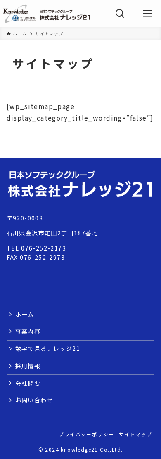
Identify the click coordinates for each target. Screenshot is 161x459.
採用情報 (28, 366)
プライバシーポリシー (86, 434)
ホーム (24, 314)
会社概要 (28, 383)
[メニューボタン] (147, 13)
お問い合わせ (34, 400)
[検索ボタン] (120, 13)
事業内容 (28, 331)
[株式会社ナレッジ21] (46, 13)
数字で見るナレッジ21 (47, 348)
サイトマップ (135, 434)
